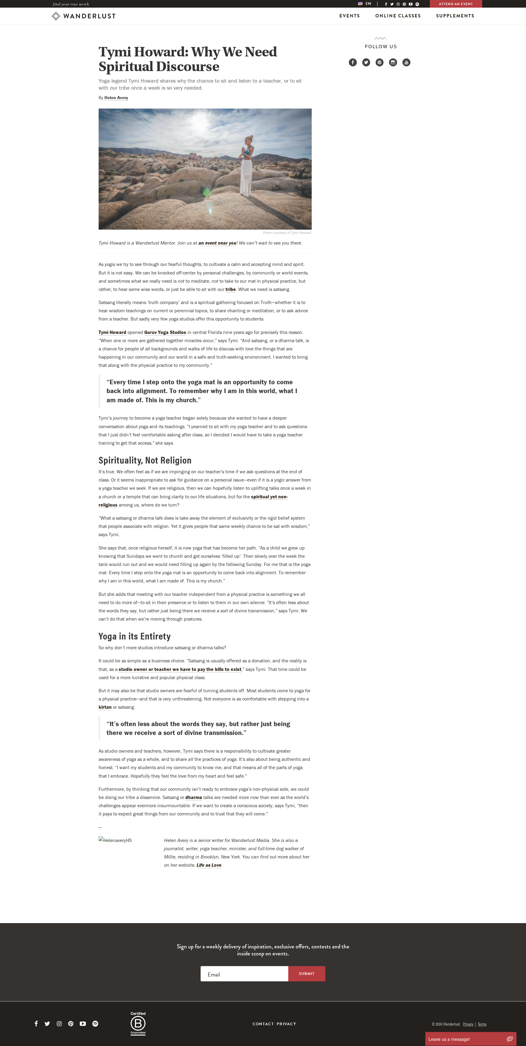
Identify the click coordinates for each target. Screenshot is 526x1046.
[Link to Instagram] (59, 1024)
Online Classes (398, 16)
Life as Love (209, 865)
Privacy (286, 1024)
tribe (231, 289)
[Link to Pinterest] (70, 1024)
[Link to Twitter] (47, 1024)
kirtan (105, 707)
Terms (482, 1024)
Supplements (455, 16)
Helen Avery (116, 97)
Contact (263, 1024)
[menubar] (371, 4)
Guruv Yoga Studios (165, 332)
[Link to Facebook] (36, 1024)
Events (349, 16)
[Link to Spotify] (95, 1024)
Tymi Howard (112, 332)
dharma (193, 797)
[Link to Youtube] (83, 1024)
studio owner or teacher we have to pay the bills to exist (180, 669)
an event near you (217, 243)
